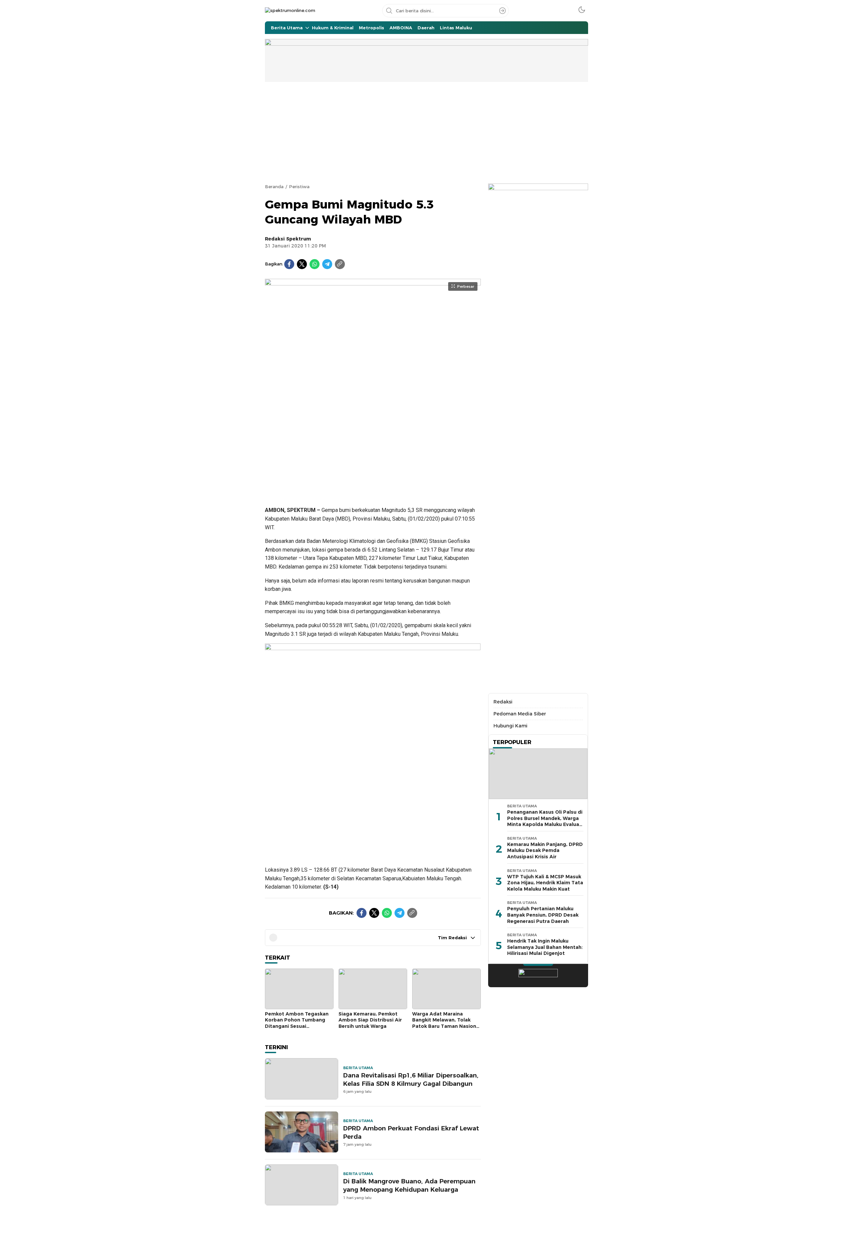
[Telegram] (327, 264)
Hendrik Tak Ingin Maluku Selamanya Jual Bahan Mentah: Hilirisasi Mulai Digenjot (545, 947)
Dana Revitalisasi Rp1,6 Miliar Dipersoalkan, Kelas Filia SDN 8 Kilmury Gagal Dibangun (410, 1079)
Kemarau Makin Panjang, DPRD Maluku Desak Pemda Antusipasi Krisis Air (545, 850)
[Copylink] (340, 264)
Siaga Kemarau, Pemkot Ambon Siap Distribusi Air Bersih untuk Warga (370, 1020)
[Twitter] (302, 264)
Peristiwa (299, 186)
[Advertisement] (426, 132)
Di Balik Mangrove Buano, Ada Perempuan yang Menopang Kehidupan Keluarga (409, 1185)
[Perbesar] (373, 492)
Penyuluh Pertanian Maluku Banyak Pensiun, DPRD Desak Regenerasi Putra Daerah (542, 915)
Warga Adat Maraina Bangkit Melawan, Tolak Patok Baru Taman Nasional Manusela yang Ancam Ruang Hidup (446, 1026)
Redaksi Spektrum (288, 238)
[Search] (502, 11)
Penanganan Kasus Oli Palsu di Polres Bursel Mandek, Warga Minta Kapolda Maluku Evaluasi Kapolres (545, 821)
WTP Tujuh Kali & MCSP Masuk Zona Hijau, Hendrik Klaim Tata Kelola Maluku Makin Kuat (545, 883)
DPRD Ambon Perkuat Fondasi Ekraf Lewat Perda (411, 1132)
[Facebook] (289, 264)
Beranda (274, 186)
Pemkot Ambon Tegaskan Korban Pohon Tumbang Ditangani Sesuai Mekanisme (297, 1023)
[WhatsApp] (315, 264)
